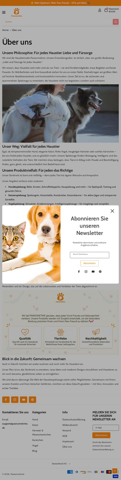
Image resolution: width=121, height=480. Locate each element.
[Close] (112, 211)
